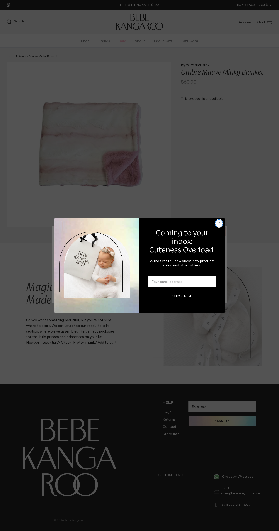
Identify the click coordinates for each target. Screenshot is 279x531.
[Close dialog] (219, 223)
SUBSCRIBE (182, 296)
